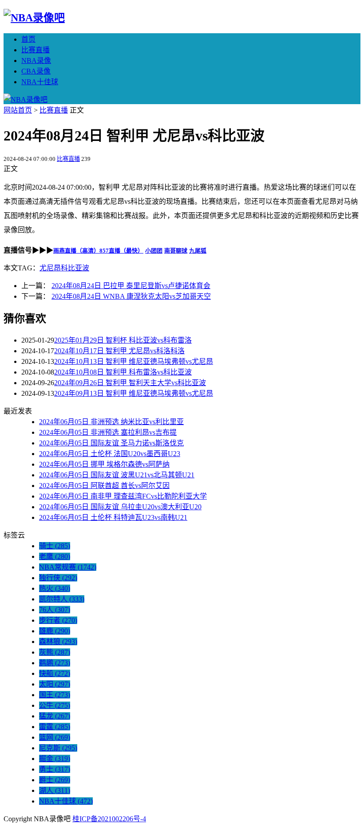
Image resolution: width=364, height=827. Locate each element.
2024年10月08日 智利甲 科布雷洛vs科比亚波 (123, 372)
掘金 (54, 758)
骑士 (54, 546)
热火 (54, 588)
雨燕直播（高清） (76, 250)
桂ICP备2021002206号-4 (109, 819)
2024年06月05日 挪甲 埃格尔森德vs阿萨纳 (104, 464)
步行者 (58, 620)
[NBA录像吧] (34, 17)
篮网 (54, 737)
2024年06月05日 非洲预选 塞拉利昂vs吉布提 (108, 432)
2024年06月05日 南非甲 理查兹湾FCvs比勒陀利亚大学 (123, 496)
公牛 (54, 705)
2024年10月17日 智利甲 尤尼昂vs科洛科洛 (119, 351)
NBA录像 (36, 60)
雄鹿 (54, 631)
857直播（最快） (121, 250)
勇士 (54, 769)
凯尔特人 (61, 599)
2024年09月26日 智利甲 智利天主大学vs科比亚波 (130, 382)
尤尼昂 (50, 268)
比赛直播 (35, 50)
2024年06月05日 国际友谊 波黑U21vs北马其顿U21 (116, 475)
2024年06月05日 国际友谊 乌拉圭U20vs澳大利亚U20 (120, 507)
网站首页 (18, 110)
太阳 (54, 684)
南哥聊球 (175, 250)
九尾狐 (197, 250)
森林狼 (58, 641)
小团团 (153, 250)
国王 (54, 694)
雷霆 (54, 726)
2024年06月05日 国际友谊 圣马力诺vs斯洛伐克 (111, 443)
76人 (54, 609)
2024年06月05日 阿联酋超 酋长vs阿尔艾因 (104, 485)
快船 (54, 673)
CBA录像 (36, 71)
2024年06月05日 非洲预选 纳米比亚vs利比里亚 (111, 421)
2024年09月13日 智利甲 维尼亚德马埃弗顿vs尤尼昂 (133, 393)
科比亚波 (75, 268)
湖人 (54, 790)
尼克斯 (58, 748)
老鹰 (54, 556)
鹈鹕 (54, 663)
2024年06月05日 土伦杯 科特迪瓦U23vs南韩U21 (113, 517)
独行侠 (58, 577)
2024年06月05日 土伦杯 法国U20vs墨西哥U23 (109, 453)
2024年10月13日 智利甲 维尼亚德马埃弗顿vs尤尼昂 (133, 361)
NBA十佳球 (39, 82)
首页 (28, 39)
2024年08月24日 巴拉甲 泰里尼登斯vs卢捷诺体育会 (130, 285)
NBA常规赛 (67, 567)
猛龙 (54, 716)
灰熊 (54, 652)
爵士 (54, 780)
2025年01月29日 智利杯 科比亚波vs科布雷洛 (123, 340)
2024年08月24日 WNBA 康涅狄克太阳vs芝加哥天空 (131, 296)
